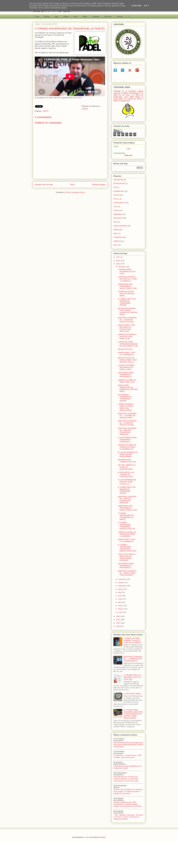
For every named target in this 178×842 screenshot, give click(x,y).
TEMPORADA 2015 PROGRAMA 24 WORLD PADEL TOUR (127, 508)
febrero (121, 609)
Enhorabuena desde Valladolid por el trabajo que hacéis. (127, 767)
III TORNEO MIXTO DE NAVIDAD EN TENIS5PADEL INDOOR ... (127, 302)
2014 (118, 616)
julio (120, 592)
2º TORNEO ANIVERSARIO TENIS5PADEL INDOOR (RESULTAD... (128, 548)
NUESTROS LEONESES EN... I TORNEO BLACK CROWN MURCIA (133, 659)
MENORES (117, 214)
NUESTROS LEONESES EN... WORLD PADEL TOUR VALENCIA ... (127, 573)
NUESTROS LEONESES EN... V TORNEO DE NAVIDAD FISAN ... (127, 416)
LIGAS (115, 210)
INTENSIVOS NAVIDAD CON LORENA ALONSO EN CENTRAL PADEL (128, 311)
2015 (118, 264)
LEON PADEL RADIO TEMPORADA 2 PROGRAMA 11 (126, 566)
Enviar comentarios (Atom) (75, 192)
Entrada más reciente (44, 185)
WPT (115, 245)
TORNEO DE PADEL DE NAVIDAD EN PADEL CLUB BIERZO (127, 534)
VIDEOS (45, 111)
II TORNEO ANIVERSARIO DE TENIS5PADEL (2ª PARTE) (126, 516)
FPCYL (116, 199)
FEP (115, 187)
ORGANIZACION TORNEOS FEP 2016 (127, 461)
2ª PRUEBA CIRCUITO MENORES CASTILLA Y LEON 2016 (133, 677)
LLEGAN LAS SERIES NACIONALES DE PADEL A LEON (126, 367)
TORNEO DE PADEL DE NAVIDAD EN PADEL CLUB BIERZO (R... (127, 447)
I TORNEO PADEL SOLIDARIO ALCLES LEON (126, 271)
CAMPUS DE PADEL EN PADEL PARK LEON (127, 381)
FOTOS (116, 195)
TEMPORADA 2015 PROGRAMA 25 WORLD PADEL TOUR (127, 286)
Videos (84, 16)
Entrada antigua (99, 185)
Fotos (75, 16)
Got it (146, 6)
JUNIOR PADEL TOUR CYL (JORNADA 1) (126, 540)
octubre (121, 582)
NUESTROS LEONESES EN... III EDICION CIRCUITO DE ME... (127, 320)
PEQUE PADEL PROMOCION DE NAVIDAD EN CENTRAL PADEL (128, 388)
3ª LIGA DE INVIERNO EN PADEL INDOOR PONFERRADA (128, 454)
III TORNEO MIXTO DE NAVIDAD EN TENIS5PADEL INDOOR (127, 490)
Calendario (95, 16)
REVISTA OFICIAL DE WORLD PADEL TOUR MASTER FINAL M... (127, 360)
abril (120, 602)
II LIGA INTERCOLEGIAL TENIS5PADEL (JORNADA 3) (127, 440)
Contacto (120, 16)
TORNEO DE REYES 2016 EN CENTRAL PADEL (126, 294)
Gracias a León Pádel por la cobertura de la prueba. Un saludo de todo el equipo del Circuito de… (128, 791)
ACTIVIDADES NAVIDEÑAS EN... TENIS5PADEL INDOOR (125, 398)
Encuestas (108, 16)
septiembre (122, 586)
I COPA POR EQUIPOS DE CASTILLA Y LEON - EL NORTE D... (127, 279)
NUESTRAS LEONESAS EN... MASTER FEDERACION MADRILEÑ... (127, 431)
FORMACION (118, 191)
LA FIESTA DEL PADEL (132, 694)
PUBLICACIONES (120, 226)
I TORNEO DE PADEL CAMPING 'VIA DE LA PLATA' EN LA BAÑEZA (132, 640)
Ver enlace (77, 98)
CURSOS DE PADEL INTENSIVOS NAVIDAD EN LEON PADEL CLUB (128, 344)
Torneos (66, 16)
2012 (118, 623)
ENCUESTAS (118, 180)
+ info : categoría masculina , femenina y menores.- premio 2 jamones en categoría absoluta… (128, 817)
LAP (115, 207)
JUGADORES (118, 203)
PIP (114, 222)
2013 (118, 620)
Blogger (103, 837)
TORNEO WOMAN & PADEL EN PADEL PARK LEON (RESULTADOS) (126, 407)
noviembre (122, 579)
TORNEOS (117, 237)
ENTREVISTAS (119, 183)
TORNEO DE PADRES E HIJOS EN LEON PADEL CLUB (127, 337)
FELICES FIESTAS (125, 349)
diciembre (122, 267)
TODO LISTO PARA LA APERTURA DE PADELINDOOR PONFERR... (126, 557)
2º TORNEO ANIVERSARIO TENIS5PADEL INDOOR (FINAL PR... (127, 526)
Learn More (136, 6)
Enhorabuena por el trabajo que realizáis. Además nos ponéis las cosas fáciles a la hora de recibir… (126, 779)
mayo (120, 599)
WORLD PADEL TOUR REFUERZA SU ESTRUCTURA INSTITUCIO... (126, 328)
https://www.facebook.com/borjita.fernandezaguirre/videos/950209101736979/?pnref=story (128, 745)
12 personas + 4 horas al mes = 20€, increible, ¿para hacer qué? (127, 756)
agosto (121, 589)
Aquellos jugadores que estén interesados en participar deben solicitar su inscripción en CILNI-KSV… (128, 804)
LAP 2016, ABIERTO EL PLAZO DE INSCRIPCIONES (127, 467)
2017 (118, 257)
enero (120, 612)
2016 (118, 260)
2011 (118, 626)
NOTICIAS (117, 218)
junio (120, 596)
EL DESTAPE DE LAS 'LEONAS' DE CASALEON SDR (126, 474)
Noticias (47, 16)
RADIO (116, 230)
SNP (115, 234)
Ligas (56, 16)
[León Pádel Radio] (128, 119)
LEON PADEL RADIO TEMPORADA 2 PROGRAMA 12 (126, 375)
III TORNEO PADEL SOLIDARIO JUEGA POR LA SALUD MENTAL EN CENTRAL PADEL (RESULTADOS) (133, 714)
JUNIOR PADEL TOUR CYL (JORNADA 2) (126, 354)
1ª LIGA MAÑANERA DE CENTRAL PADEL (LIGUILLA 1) (127, 482)
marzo (121, 606)
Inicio (37, 16)
